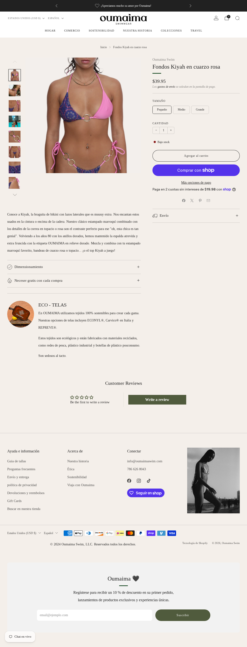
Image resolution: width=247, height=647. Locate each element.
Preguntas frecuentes (21, 469)
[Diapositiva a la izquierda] (14, 63)
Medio (181, 109)
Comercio (72, 30)
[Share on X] (192, 200)
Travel (196, 30)
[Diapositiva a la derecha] (14, 194)
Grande (200, 109)
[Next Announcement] (190, 6)
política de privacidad (22, 485)
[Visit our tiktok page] (149, 481)
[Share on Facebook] (183, 200)
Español (54, 18)
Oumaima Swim (163, 59)
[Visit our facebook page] (129, 481)
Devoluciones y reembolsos (25, 493)
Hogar (50, 30)
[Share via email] (208, 200)
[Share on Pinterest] (200, 200)
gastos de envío (166, 86)
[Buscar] (237, 18)
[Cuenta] (216, 18)
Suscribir (183, 615)
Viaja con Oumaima (80, 485)
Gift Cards (14, 501)
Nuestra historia (137, 30)
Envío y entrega (18, 477)
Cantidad (160, 123)
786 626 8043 (136, 469)
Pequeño (162, 109)
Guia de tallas (16, 461)
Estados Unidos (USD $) (24, 18)
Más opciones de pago (196, 182)
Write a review (157, 400)
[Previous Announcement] (56, 6)
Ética (70, 469)
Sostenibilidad (101, 30)
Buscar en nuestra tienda (23, 509)
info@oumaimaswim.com (144, 461)
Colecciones (171, 30)
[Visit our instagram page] (139, 481)
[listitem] (123, 6)
